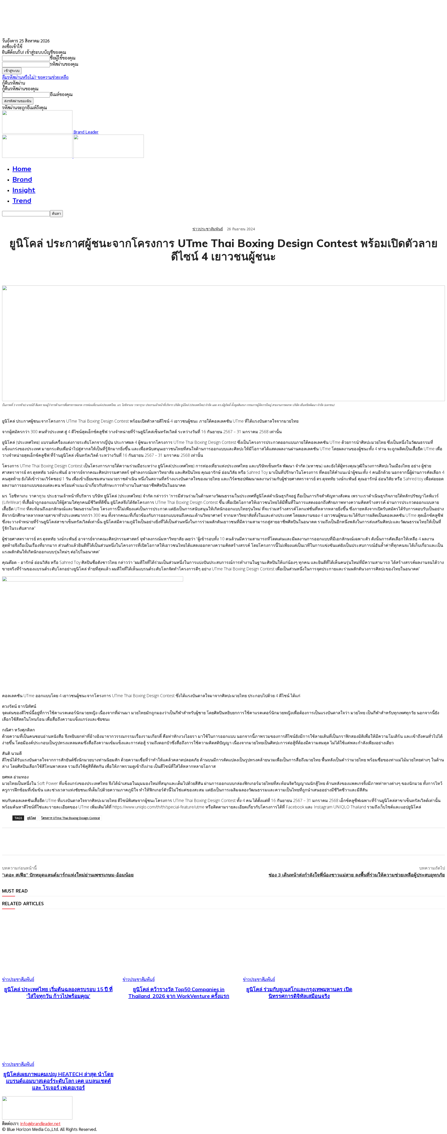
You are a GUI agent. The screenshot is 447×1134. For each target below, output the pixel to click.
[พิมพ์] (85, 272)
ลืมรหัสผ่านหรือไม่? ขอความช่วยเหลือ (35, 77)
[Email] (66, 272)
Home (21, 168)
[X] (29, 272)
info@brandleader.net (40, 1123)
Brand (22, 179)
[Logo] (37, 156)
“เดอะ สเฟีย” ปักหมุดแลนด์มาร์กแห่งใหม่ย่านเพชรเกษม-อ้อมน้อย (68, 875)
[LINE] (47, 272)
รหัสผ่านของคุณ (64, 64)
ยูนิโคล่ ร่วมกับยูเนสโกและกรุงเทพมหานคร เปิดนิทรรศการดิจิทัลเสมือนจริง (299, 992)
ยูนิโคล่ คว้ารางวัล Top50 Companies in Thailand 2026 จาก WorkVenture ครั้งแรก (178, 992)
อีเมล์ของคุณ (61, 94)
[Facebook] (10, 272)
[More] (104, 272)
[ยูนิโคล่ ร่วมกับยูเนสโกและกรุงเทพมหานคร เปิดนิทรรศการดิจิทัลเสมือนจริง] (299, 948)
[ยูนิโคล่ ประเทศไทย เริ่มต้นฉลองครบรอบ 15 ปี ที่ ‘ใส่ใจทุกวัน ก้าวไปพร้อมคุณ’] (58, 948)
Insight (23, 190)
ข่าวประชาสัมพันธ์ (207, 229)
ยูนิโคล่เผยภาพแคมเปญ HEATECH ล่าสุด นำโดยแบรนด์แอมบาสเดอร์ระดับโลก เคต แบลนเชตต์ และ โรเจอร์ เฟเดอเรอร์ (58, 1081)
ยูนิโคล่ (31, 818)
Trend (21, 200)
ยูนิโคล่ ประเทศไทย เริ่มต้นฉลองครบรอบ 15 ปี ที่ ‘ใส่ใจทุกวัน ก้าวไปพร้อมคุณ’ (58, 992)
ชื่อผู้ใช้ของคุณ (63, 58)
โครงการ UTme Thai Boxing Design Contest (70, 818)
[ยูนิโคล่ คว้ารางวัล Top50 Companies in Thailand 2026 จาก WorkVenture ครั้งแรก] (179, 948)
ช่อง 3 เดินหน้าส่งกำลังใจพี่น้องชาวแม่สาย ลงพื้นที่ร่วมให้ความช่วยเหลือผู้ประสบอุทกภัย (357, 875)
